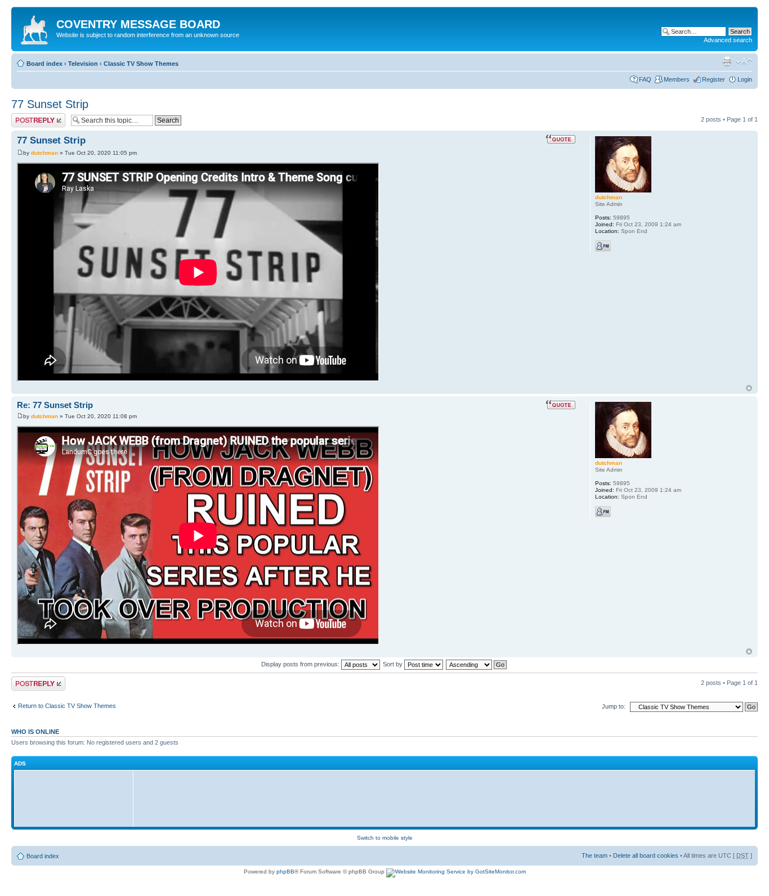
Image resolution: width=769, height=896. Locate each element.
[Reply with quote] (561, 139)
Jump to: (613, 706)
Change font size (744, 61)
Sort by (393, 664)
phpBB (285, 871)
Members (677, 79)
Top (749, 388)
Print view (727, 61)
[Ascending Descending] (477, 664)
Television (83, 63)
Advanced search (728, 40)
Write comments (33, 116)
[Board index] (35, 28)
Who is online (35, 731)
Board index (44, 63)
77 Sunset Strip (49, 104)
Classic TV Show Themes (141, 63)
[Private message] (603, 246)
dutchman (44, 153)
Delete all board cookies (645, 855)
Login (744, 79)
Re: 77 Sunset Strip (55, 405)
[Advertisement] (76, 798)
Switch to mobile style (385, 838)
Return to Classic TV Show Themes (67, 705)
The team (594, 855)
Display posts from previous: (301, 664)
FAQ (645, 79)
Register (713, 79)
